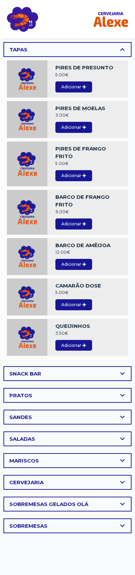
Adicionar (71, 86)
